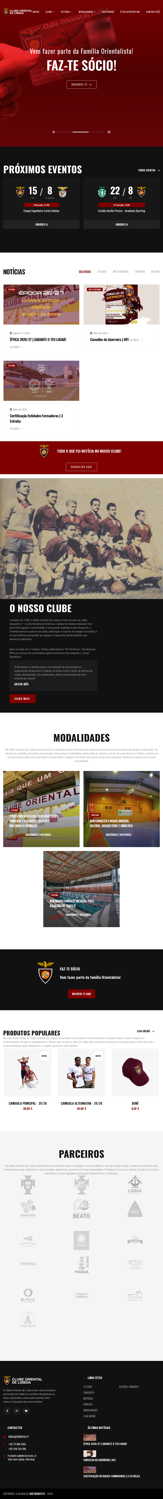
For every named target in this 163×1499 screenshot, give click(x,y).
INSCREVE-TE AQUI (81, 994)
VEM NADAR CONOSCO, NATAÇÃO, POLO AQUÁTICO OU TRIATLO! (72, 903)
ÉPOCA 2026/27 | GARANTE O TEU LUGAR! (38, 339)
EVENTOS (87, 1404)
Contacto (151, 11)
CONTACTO (88, 1393)
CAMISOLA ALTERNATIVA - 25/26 (27, 1103)
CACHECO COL (135, 1103)
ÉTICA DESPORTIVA (130, 11)
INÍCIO (36, 11)
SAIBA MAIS (22, 699)
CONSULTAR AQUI (81, 467)
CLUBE (49, 11)
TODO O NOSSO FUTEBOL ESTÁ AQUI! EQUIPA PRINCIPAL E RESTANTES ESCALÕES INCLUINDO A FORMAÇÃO (34, 821)
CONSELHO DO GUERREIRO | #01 (99, 1460)
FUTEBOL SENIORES (129, 1387)
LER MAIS (15, 347)
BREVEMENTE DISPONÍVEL (38, 834)
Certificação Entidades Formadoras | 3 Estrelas (36, 418)
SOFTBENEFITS (37, 1493)
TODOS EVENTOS (147, 170)
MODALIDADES (86, 11)
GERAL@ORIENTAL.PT (18, 1437)
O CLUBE (87, 1387)
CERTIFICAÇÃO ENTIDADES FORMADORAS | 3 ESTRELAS (111, 1476)
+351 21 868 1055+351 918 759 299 (17, 1446)
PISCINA (54, 895)
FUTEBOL (66, 11)
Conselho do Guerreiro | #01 (109, 339)
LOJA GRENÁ (108, 11)
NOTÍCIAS (88, 1398)
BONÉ (81, 1103)
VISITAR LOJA (80, 85)
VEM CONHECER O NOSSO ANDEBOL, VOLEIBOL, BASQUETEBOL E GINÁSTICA (111, 823)
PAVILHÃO (95, 815)
